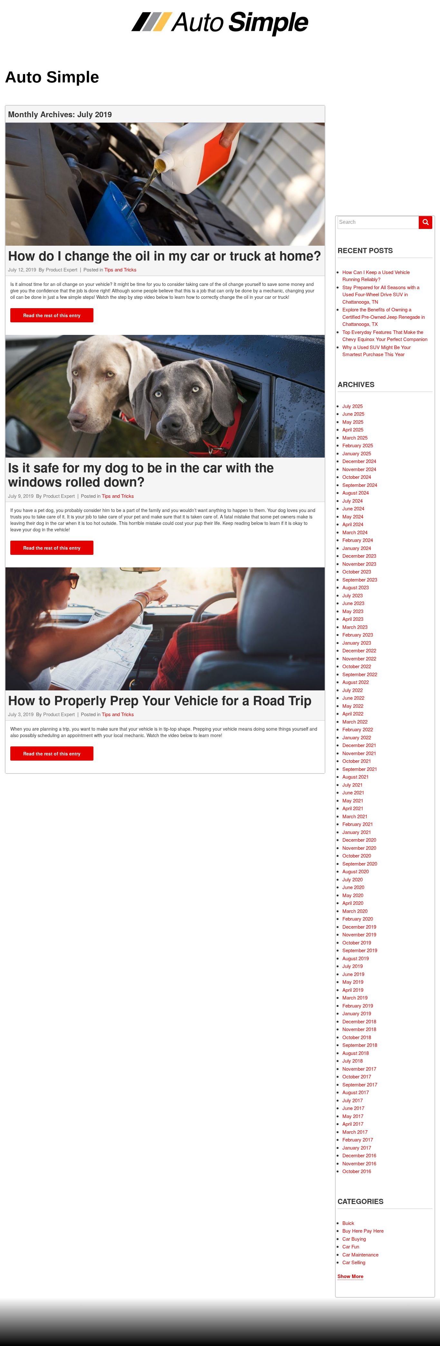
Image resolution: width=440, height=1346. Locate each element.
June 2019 (353, 974)
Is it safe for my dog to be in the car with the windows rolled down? (141, 474)
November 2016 (359, 1163)
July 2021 (352, 784)
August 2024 (355, 492)
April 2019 (352, 989)
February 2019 (357, 1005)
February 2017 (357, 1139)
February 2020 (357, 918)
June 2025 (353, 413)
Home (353, 110)
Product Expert (61, 269)
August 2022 (355, 681)
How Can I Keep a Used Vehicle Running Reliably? (376, 276)
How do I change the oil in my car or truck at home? (164, 255)
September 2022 (359, 674)
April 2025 (352, 429)
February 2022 (357, 729)
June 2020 (353, 887)
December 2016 (359, 1155)
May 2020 (352, 895)
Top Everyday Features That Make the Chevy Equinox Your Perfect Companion (384, 335)
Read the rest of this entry (52, 315)
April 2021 (352, 808)
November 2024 (359, 469)
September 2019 (359, 950)
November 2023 (359, 563)
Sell (352, 134)
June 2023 (353, 603)
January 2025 (356, 453)
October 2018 (356, 1037)
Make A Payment (363, 170)
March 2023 (355, 626)
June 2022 (353, 697)
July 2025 (352, 406)
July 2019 (352, 965)
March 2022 (355, 721)
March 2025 (355, 437)
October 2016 (356, 1171)
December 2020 (359, 839)
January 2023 (356, 642)
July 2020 (352, 879)
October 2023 (356, 571)
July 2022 (352, 690)
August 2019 (355, 958)
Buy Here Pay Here (363, 1230)
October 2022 (356, 666)
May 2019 (352, 981)
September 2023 (359, 579)
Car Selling (353, 1262)
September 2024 (359, 484)
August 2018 (355, 1052)
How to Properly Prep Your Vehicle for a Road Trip (159, 700)
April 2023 (352, 618)
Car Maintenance (360, 1254)
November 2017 (359, 1068)
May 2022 (352, 705)
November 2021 (359, 753)
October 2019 (356, 942)
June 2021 (353, 792)
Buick (348, 1222)
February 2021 (357, 823)
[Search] (425, 222)
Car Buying (354, 1238)
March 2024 (355, 532)
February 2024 (357, 539)
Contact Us (359, 193)
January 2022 (356, 737)
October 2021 (356, 760)
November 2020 (359, 847)
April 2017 (352, 1123)
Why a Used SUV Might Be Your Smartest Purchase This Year (376, 351)
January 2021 (356, 832)
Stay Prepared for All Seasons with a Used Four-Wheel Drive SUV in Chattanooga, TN (380, 294)
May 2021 (352, 800)
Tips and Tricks (120, 269)
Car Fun (350, 1246)
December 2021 (359, 745)
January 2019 (356, 1013)
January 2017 (356, 1147)
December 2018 (359, 1021)
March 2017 (355, 1131)
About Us (357, 181)
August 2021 (355, 776)
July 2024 (352, 500)
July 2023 (352, 595)
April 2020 (352, 902)
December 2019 (359, 926)
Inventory (358, 122)
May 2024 (352, 516)
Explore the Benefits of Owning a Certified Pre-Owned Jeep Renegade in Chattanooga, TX (383, 316)
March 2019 (355, 997)
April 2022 (352, 713)
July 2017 (352, 1100)
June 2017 (353, 1107)
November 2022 (359, 658)
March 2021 (355, 816)
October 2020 (356, 855)
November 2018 (359, 1029)
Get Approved (362, 158)
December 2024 (359, 461)
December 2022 (359, 650)
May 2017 (352, 1116)
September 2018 (359, 1044)
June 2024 (353, 508)
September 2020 (359, 863)
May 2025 (352, 421)
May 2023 (352, 611)
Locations (358, 146)
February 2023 (357, 634)
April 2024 (352, 524)
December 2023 (359, 555)
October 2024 (356, 476)
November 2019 (359, 934)
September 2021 (359, 768)
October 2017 (356, 1076)
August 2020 (355, 871)
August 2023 (355, 587)
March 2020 (355, 910)
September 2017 (359, 1084)
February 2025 (357, 445)
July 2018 (352, 1060)
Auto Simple (52, 77)
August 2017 (355, 1092)
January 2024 (356, 548)
